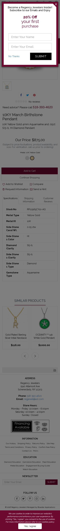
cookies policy (47, 522)
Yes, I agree (30, 526)
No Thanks (14, 56)
